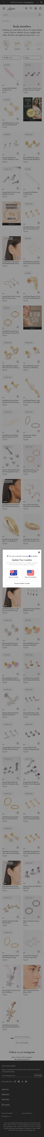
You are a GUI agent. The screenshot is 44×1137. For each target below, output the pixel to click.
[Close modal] (39, 552)
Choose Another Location (22, 583)
